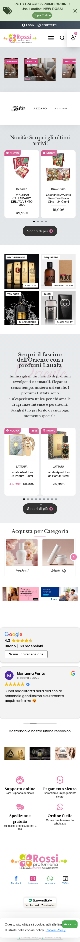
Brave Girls (58, 189)
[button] (34, 221)
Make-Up (58, 570)
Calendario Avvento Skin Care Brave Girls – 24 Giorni (58, 198)
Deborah (21, 189)
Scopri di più (37, 231)
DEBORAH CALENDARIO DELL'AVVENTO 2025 (21, 200)
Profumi (21, 570)
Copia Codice (42, 15)
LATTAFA (22, 466)
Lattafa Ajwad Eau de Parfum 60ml (58, 474)
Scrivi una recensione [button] (26, 654)
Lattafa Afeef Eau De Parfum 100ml (21, 474)
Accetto (70, 924)
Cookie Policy (56, 930)
